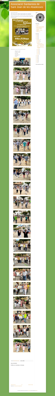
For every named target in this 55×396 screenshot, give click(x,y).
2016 (37, 60)
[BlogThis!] (21, 360)
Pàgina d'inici (37, 24)
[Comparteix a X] (22, 360)
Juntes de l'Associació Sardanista (40, 26)
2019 (37, 57)
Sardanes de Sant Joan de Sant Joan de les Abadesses (40, 27)
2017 (37, 59)
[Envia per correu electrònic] (20, 360)
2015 (37, 61)
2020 (37, 56)
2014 (37, 62)
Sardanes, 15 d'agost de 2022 (40, 45)
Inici (21, 384)
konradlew (29, 390)
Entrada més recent (13, 384)
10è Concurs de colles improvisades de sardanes (40, 44)
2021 (37, 55)
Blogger (36, 390)
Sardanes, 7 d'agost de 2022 (40, 46)
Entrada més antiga (30, 384)
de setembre (38, 41)
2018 (37, 58)
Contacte (37, 25)
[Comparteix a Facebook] (23, 360)
